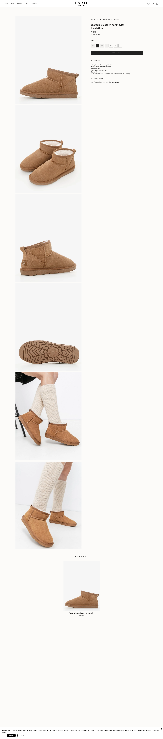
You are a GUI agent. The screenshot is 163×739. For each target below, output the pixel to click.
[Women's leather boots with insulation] (81, 586)
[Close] (161, 729)
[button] (12, 3)
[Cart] (157, 3)
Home (93, 19)
